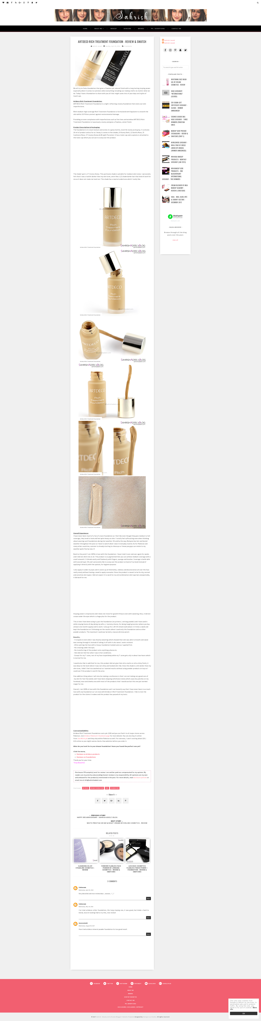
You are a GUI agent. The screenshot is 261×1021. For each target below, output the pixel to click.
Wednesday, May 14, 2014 (86, 906)
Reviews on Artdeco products (88, 754)
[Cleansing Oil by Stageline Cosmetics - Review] (85, 851)
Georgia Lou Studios (149, 1017)
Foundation (115, 788)
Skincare (127, 28)
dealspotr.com (175, 221)
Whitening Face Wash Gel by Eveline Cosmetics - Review (179, 82)
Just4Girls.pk (82, 738)
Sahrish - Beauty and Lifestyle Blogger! (109, 1017)
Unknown (82, 887)
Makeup (114, 28)
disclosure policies (140, 777)
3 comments (128, 46)
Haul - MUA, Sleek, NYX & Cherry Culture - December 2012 (179, 199)
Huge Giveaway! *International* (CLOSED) (177, 94)
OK (243, 1013)
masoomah (83, 923)
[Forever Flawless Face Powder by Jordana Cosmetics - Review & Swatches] (111, 851)
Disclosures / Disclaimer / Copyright (130, 1007)
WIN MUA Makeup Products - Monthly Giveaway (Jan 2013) (178, 159)
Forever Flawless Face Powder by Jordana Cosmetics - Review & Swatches (111, 869)
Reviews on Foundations (86, 757)
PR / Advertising (158, 28)
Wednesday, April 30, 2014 (86, 890)
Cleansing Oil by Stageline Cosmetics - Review (85, 868)
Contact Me (176, 28)
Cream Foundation (97, 788)
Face (107, 788)
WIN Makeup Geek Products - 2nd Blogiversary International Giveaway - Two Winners (172, 173)
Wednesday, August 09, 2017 (87, 926)
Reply (148, 898)
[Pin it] (125, 800)
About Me (98, 28)
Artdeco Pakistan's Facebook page (97, 736)
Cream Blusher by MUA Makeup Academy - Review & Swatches (179, 188)
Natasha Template (128, 1017)
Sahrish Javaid (169, 40)
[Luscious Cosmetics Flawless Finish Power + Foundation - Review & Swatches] (137, 851)
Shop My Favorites (130, 997)
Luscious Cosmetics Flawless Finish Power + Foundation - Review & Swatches (137, 869)
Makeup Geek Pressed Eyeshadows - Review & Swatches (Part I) (179, 134)
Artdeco (85, 788)
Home (85, 28)
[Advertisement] (112, 158)
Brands (141, 28)
